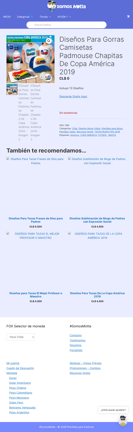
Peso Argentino (19, 412)
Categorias (23, 16)
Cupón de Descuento (20, 368)
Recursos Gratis (85, 131)
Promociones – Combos (85, 368)
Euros (13, 378)
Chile (74, 128)
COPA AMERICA (88, 135)
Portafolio (76, 350)
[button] (49, 41)
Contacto (76, 335)
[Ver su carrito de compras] (128, 17)
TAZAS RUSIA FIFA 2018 (107, 131)
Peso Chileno (17, 388)
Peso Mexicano (19, 397)
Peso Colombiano (20, 392)
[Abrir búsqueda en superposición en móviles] (66, 20)
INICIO (7, 16)
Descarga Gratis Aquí (73, 96)
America (74, 135)
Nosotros (76, 345)
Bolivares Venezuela (22, 407)
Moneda (11, 373)
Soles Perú (16, 402)
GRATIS (112, 135)
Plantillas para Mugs (112, 128)
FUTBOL (102, 135)
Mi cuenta (12, 363)
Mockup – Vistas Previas (86, 363)
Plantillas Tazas (67, 131)
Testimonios (77, 340)
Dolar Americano (20, 383)
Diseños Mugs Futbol (89, 128)
